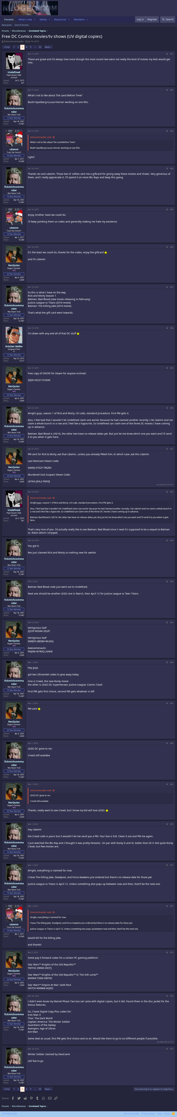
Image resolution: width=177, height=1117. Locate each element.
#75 (171, 1049)
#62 (171, 492)
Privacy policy (148, 1113)
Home (167, 1113)
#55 (171, 209)
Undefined (14, 72)
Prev (7, 47)
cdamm (14, 149)
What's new (25, 19)
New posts (7, 25)
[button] (34, 19)
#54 (171, 168)
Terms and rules (131, 1113)
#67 (171, 703)
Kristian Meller (14, 346)
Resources (60, 19)
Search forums (22, 25)
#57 (171, 287)
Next (47, 47)
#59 (171, 368)
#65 (171, 622)
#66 (171, 662)
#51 (171, 54)
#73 (171, 952)
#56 (171, 247)
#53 (171, 131)
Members (79, 19)
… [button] (35, 47)
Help (159, 1113)
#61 (171, 449)
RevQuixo (14, 265)
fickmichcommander (14, 41)
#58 (171, 328)
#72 (171, 906)
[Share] (167, 54)
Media (43, 19)
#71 (171, 865)
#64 (171, 581)
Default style (10, 1113)
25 (40, 47)
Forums (8, 19)
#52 (171, 90)
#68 (171, 743)
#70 (171, 824)
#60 (171, 408)
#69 (171, 784)
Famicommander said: (41, 137)
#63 (171, 540)
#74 (171, 996)
